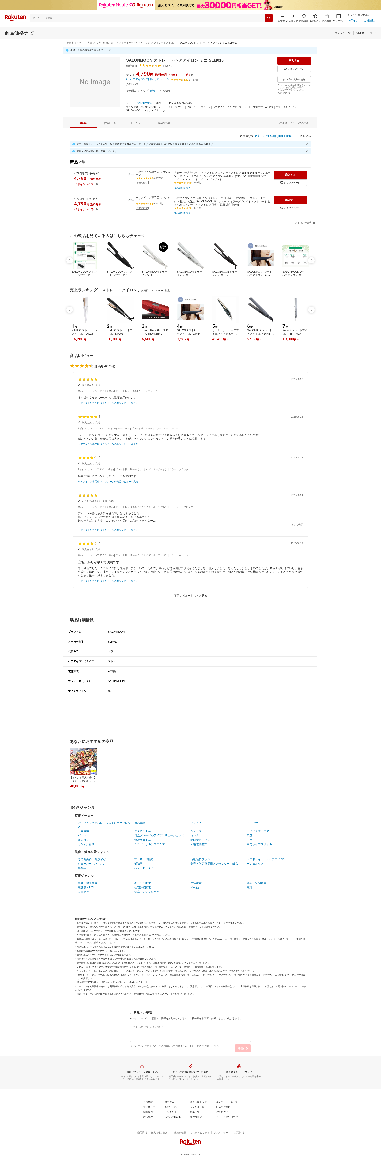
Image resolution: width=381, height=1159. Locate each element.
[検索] (269, 18)
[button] (293, 18)
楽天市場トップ (75, 42)
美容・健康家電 (104, 42)
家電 (89, 42)
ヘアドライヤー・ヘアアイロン (133, 42)
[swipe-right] (311, 260)
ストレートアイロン (164, 42)
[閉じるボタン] (314, 50)
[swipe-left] (69, 260)
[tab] (83, 123)
